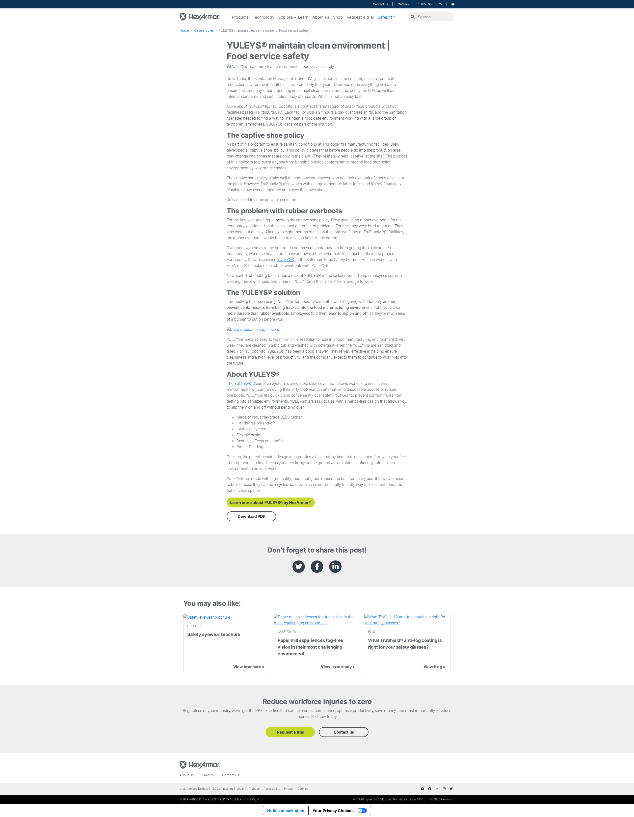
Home (184, 30)
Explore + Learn (293, 17)
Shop (338, 17)
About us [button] (320, 17)
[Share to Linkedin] (335, 566)
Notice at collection (285, 810)
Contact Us (230, 775)
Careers (403, 4)
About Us (187, 775)
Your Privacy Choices (333, 810)
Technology (263, 17)
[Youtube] (422, 788)
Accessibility (272, 789)
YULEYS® (286, 259)
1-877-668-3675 (430, 4)
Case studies (204, 30)
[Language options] (452, 4)
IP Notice (254, 789)
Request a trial (360, 17)
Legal (240, 789)
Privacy (288, 789)
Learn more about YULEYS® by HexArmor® (270, 502)
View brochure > (249, 666)
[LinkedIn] (437, 788)
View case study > (338, 666)
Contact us (380, 4)
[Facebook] (429, 788)
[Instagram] (444, 788)
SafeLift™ (386, 17)
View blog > (434, 666)
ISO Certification (222, 789)
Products (240, 17)
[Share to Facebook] (317, 566)
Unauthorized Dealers (194, 789)
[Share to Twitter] (298, 566)
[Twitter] (451, 788)
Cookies (302, 789)
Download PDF (251, 516)
